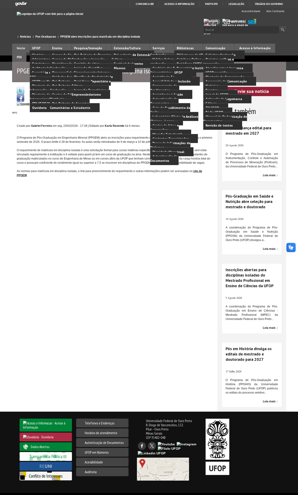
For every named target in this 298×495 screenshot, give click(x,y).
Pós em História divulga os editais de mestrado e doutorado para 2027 (249, 354)
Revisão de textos (219, 125)
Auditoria (91, 471)
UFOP (36, 48)
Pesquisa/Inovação (88, 48)
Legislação (236, 4)
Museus (119, 68)
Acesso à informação (179, 4)
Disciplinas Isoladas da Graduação (68, 66)
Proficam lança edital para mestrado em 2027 (248, 130)
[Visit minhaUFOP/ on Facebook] (20, 97)
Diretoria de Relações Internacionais (47, 96)
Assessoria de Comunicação (226, 81)
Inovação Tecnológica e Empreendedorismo (90, 92)
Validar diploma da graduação (165, 61)
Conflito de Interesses (46, 476)
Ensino (57, 48)
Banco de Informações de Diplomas (170, 145)
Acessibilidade (250, 11)
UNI (45, 466)
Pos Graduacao (45, 36)
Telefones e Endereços (99, 423)
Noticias (25, 36)
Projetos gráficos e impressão (218, 61)
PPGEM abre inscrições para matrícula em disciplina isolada (100, 36)
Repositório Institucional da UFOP (196, 70)
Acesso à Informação (255, 48)
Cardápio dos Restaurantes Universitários (171, 70)
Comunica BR (145, 4)
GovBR (21, 4)
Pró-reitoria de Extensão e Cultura (133, 57)
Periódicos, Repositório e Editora (91, 83)
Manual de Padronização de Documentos (225, 118)
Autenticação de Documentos (163, 101)
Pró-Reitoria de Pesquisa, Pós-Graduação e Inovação (95, 57)
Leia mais (269, 175)
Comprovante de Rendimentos (163, 88)
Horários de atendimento (101, 432)
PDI (19, 57)
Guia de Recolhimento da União (170, 110)
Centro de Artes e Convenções (164, 127)
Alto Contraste (275, 11)
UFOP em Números (96, 452)
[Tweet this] (20, 90)
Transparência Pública (45, 456)
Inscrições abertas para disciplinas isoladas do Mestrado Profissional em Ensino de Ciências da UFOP (250, 277)
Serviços (158, 48)
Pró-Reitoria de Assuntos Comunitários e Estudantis (70, 105)
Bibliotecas (185, 48)
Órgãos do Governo (269, 4)
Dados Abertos (40, 446)
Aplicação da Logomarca (224, 99)
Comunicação (215, 48)
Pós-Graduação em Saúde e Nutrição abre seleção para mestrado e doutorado (249, 201)
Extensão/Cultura (127, 48)
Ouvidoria (39, 108)
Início (14, 37)
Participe (211, 4)
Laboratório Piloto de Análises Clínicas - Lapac (174, 118)
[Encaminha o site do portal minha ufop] (213, 22)
